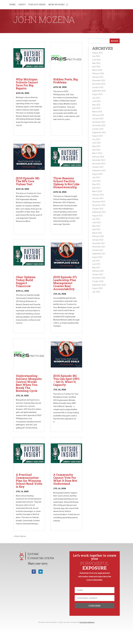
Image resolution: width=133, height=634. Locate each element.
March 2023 (97, 191)
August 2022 (97, 216)
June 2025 (96, 101)
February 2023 (98, 195)
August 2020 (97, 288)
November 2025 (98, 84)
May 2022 (96, 226)
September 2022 (99, 212)
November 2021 (98, 247)
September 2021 (99, 254)
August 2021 (97, 257)
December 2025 (98, 80)
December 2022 (98, 202)
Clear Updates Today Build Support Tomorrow (25, 281)
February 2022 (98, 236)
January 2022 (97, 240)
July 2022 (96, 219)
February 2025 (98, 115)
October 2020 (97, 281)
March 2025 (97, 112)
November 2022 (98, 205)
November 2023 (98, 164)
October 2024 (97, 129)
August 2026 (97, 53)
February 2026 (98, 73)
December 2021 (98, 243)
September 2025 (99, 91)
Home (12, 5)
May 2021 (96, 268)
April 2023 (96, 188)
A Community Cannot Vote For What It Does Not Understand (65, 479)
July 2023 (96, 177)
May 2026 (96, 63)
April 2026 (96, 67)
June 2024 (96, 143)
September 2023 (99, 170)
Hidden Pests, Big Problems (65, 80)
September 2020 (99, 285)
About (22, 5)
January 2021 (97, 274)
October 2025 (97, 87)
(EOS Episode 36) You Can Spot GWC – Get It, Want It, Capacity (66, 380)
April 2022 (96, 229)
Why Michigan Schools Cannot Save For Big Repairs (27, 83)
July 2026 (96, 56)
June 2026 (96, 60)
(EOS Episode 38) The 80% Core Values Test (27, 181)
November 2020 (98, 278)
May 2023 (96, 184)
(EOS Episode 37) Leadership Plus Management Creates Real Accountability (65, 283)
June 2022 (96, 222)
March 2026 (97, 70)
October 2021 (97, 250)
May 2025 (96, 105)
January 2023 (97, 198)
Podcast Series (37, 5)
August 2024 (97, 136)
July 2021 (96, 261)
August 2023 (97, 174)
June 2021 (96, 264)
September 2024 (99, 132)
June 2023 (96, 181)
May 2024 (96, 146)
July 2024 (96, 139)
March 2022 (97, 233)
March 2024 (97, 153)
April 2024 (96, 150)
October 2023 (97, 167)
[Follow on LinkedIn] (40, 572)
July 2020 (96, 292)
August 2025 (97, 94)
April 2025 (96, 108)
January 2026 (97, 77)
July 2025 (96, 98)
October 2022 (97, 209)
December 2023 (98, 160)
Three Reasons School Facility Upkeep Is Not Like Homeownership (66, 182)
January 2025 (97, 118)
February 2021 (98, 271)
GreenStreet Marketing (87, 622)
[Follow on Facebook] (34, 572)
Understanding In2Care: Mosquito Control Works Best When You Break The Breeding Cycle (29, 383)
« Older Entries (19, 536)
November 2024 (98, 125)
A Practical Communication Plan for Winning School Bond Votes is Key (29, 480)
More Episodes (56, 5)
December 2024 (98, 122)
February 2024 (98, 157)
